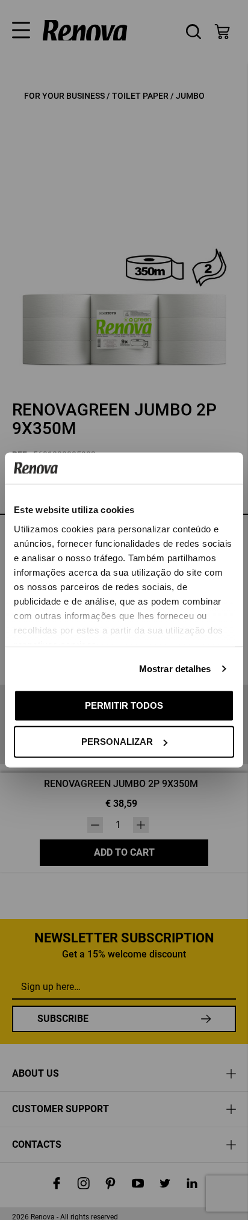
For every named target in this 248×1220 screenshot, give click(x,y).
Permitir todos (124, 705)
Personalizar (117, 741)
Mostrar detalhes (175, 668)
